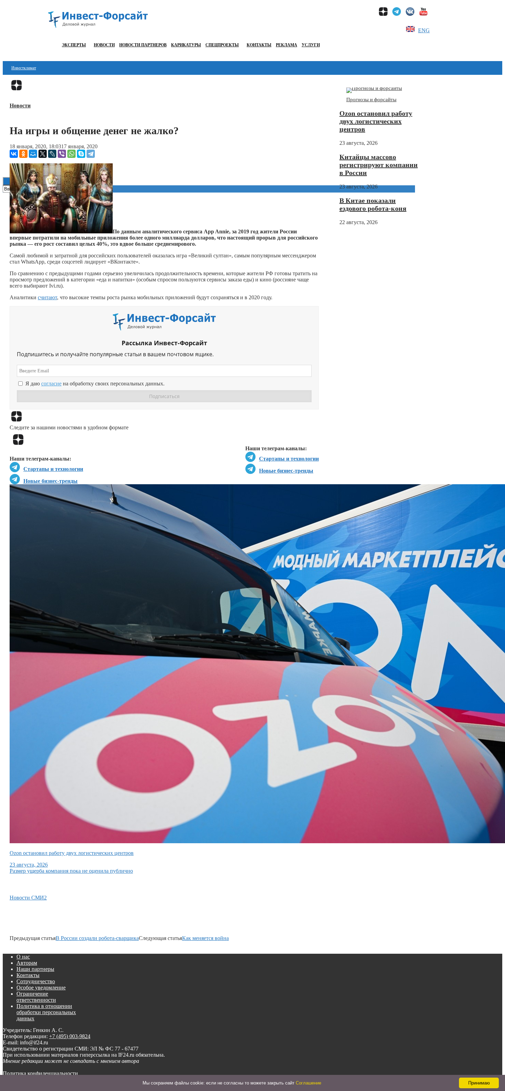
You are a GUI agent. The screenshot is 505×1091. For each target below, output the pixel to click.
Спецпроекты (222, 45)
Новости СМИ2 (28, 898)
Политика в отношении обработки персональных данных (46, 1012)
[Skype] (81, 154)
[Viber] (62, 154)
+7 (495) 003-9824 (69, 1036)
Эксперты (74, 45)
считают (47, 297)
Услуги (311, 45)
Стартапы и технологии (289, 459)
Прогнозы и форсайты (371, 99)
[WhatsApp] (71, 154)
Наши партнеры (35, 969)
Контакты (259, 45)
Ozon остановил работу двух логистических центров (375, 121)
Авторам (26, 963)
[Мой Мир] (33, 154)
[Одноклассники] (23, 154)
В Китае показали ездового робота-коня (372, 204)
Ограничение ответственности (36, 997)
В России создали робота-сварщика (97, 938)
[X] (42, 154)
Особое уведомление (41, 987)
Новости (104, 45)
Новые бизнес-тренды (286, 471)
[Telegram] (91, 154)
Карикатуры (186, 45)
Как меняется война (205, 938)
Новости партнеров (143, 45)
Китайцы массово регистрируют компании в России (378, 164)
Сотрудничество (35, 981)
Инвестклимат (23, 68)
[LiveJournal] (52, 154)
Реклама (286, 45)
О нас (23, 957)
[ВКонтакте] (14, 154)
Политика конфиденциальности (40, 1073)
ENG (424, 30)
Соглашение (308, 1083)
